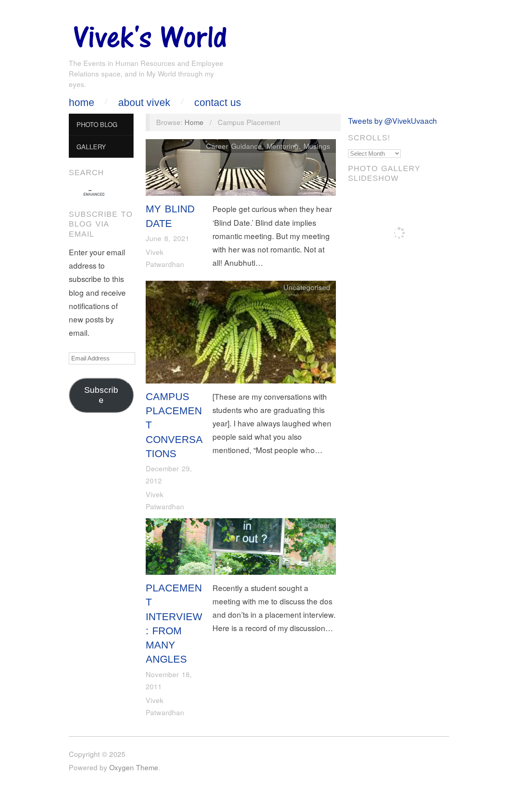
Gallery (91, 146)
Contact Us (217, 102)
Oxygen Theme (133, 767)
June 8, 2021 (167, 238)
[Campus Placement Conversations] (241, 333)
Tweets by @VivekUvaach (392, 120)
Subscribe (101, 395)
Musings (317, 146)
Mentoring (283, 146)
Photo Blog (96, 124)
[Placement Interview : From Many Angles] (241, 548)
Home (81, 102)
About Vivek (144, 102)
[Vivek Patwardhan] (150, 34)
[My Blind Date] (241, 169)
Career (319, 525)
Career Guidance (234, 146)
